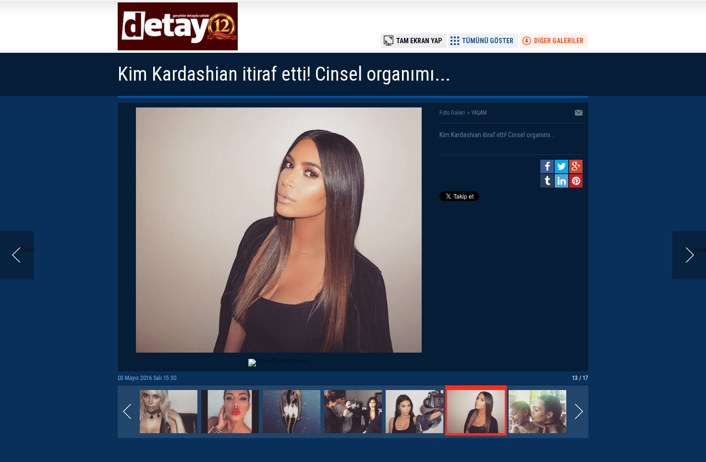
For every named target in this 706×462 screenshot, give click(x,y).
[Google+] (576, 166)
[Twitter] (561, 166)
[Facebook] (547, 166)
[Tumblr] (547, 181)
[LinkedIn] (561, 181)
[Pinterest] (576, 181)
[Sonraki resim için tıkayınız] (279, 350)
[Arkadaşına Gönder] (579, 113)
